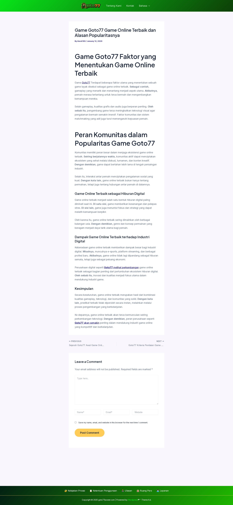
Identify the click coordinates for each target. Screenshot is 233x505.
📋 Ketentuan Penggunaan (103, 490)
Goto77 (86, 82)
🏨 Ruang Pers (144, 490)
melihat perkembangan (121, 267)
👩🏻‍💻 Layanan (163, 490)
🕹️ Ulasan (126, 490)
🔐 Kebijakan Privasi (74, 490)
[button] (148, 6)
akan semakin (87, 322)
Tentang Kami (113, 5)
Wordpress (133, 500)
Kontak (130, 5)
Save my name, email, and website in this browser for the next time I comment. (113, 422)
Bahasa (143, 5)
